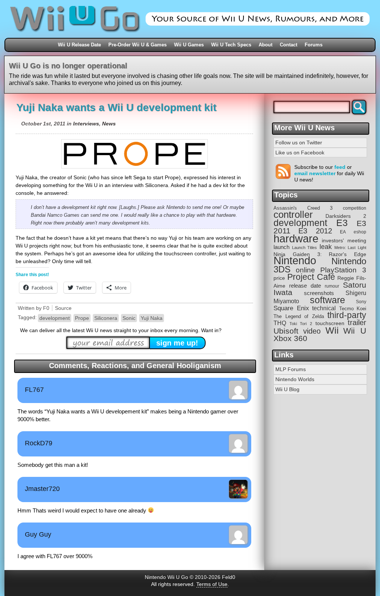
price (279, 278)
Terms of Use (211, 584)
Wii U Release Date (79, 45)
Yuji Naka (152, 318)
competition (354, 208)
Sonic (128, 318)
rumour (332, 286)
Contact (288, 45)
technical (324, 308)
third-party (346, 315)
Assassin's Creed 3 (302, 208)
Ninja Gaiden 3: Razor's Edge (319, 254)
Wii (332, 330)
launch (281, 247)
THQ (279, 323)
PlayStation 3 (343, 270)
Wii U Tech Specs (231, 45)
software (327, 300)
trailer (357, 322)
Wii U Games (189, 45)
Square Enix (291, 308)
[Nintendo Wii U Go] (190, 35)
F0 (46, 308)
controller (293, 214)
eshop (360, 231)
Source (63, 308)
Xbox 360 (290, 338)
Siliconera (105, 318)
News (109, 124)
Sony (361, 301)
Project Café (311, 277)
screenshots (319, 293)
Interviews (86, 124)
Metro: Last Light (350, 247)
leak (326, 246)
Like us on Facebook (299, 152)
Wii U (354, 330)
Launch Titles (304, 247)
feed (339, 167)
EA (343, 231)
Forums (313, 45)
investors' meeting (344, 240)
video (312, 331)
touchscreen (329, 323)
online (305, 270)
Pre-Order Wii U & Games (137, 45)
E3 (342, 223)
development (54, 318)
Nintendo (294, 260)
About (265, 45)
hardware (295, 238)
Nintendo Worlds (294, 379)
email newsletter (314, 173)
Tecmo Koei (353, 308)
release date (305, 285)
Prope (82, 318)
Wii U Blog (287, 389)
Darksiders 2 (345, 216)
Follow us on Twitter (298, 142)
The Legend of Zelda (298, 316)
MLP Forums (290, 369)
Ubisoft (285, 331)
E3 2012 (315, 231)
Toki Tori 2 (300, 323)
